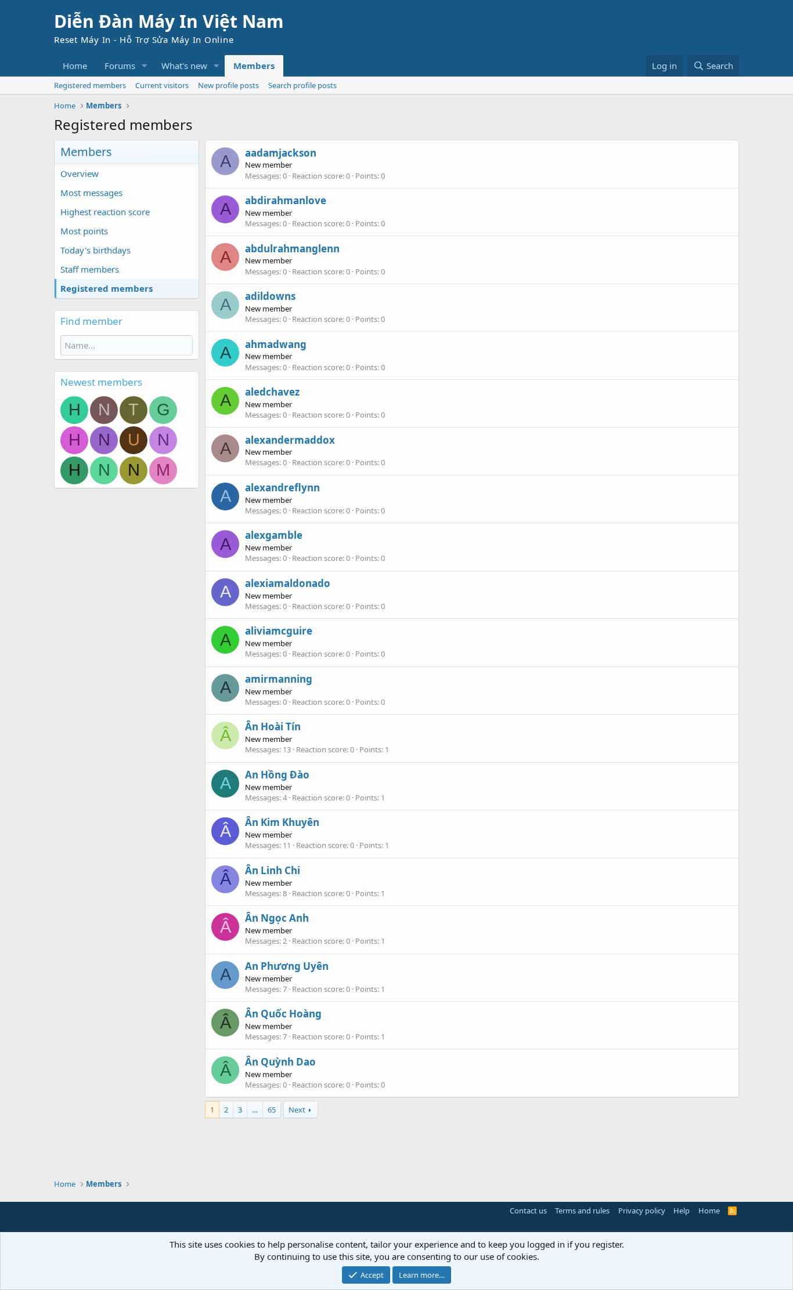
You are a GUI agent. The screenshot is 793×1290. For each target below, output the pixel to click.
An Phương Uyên (287, 966)
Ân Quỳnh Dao (280, 1061)
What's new (184, 65)
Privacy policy (641, 1210)
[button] (144, 66)
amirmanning (278, 679)
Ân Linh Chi (272, 870)
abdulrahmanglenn (292, 248)
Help (681, 1210)
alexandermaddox (290, 440)
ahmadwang (276, 344)
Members (254, 65)
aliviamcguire (278, 630)
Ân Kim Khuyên (282, 822)
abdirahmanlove (285, 200)
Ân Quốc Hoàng (283, 1013)
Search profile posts (302, 85)
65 (272, 1109)
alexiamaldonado (287, 583)
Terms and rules (582, 1210)
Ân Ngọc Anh (277, 918)
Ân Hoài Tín (273, 726)
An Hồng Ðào (277, 774)
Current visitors (162, 85)
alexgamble (273, 535)
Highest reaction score (105, 212)
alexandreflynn (282, 487)
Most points (84, 231)
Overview (79, 173)
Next (297, 1109)
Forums (119, 65)
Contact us (528, 1210)
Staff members (89, 269)
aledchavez (272, 391)
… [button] (255, 1109)
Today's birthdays (95, 250)
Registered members (90, 85)
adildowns (270, 296)
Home (75, 65)
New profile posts (228, 85)
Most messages (91, 192)
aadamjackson (280, 153)
